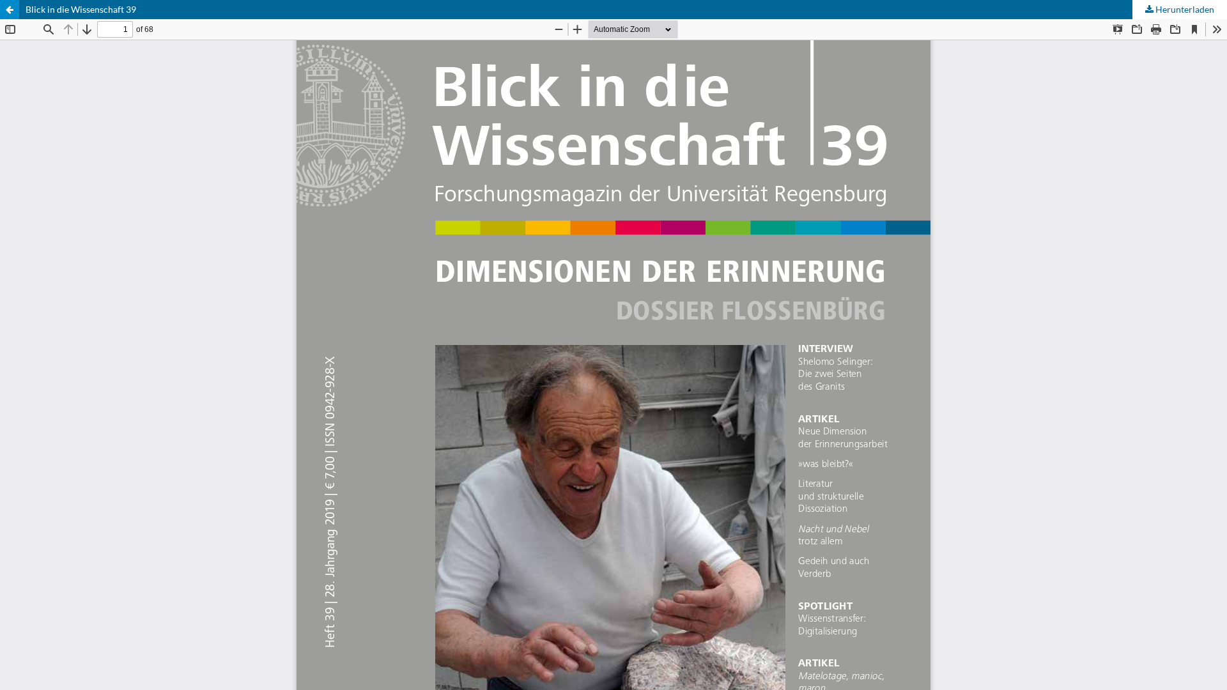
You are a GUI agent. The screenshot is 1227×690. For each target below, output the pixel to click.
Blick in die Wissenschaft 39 (81, 9)
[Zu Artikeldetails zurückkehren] (9, 9)
